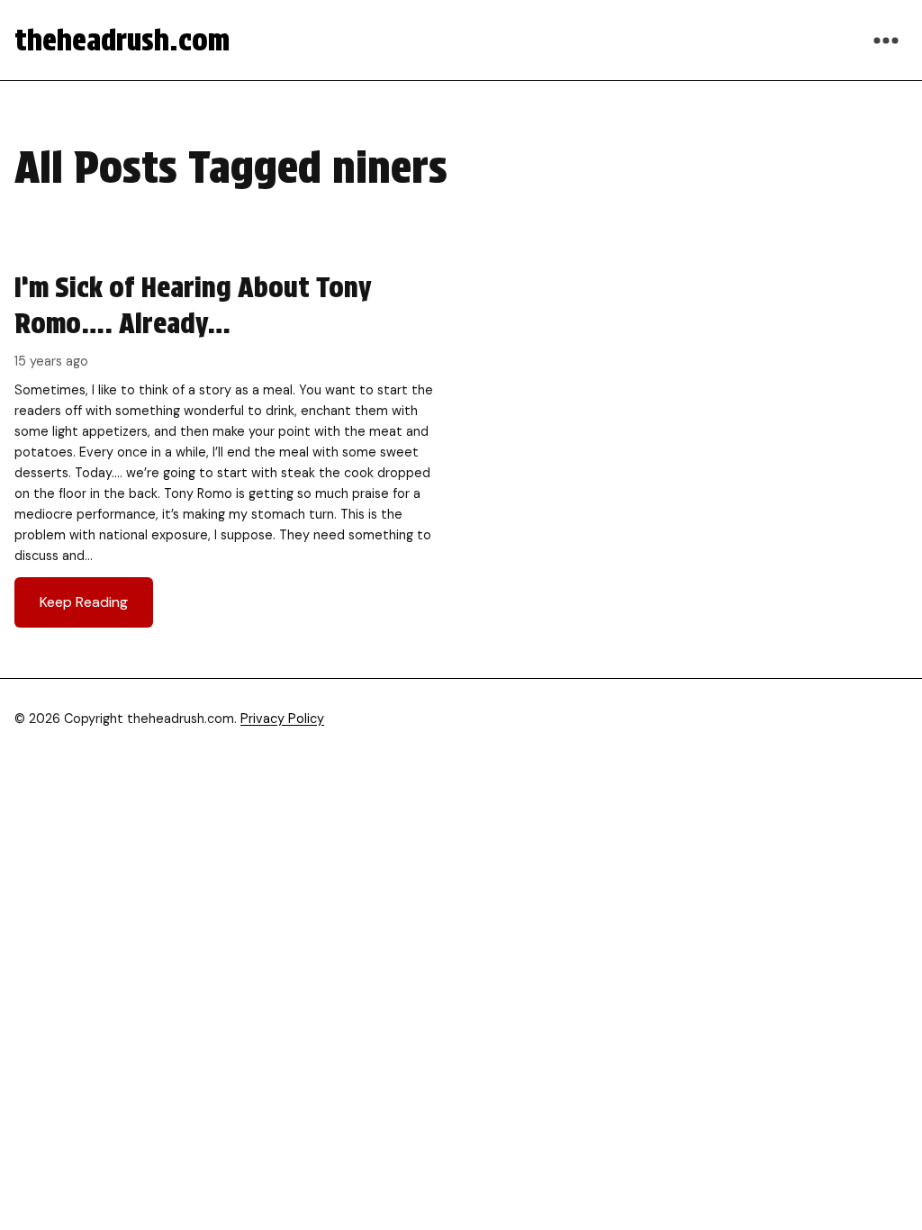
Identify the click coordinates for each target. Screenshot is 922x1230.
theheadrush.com (122, 40)
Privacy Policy (282, 718)
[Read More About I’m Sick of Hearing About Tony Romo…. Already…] (228, 448)
